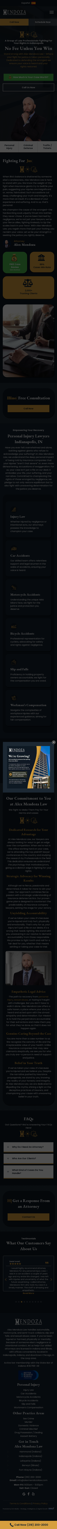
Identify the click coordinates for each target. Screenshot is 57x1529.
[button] (53, 742)
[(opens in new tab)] (28, 767)
